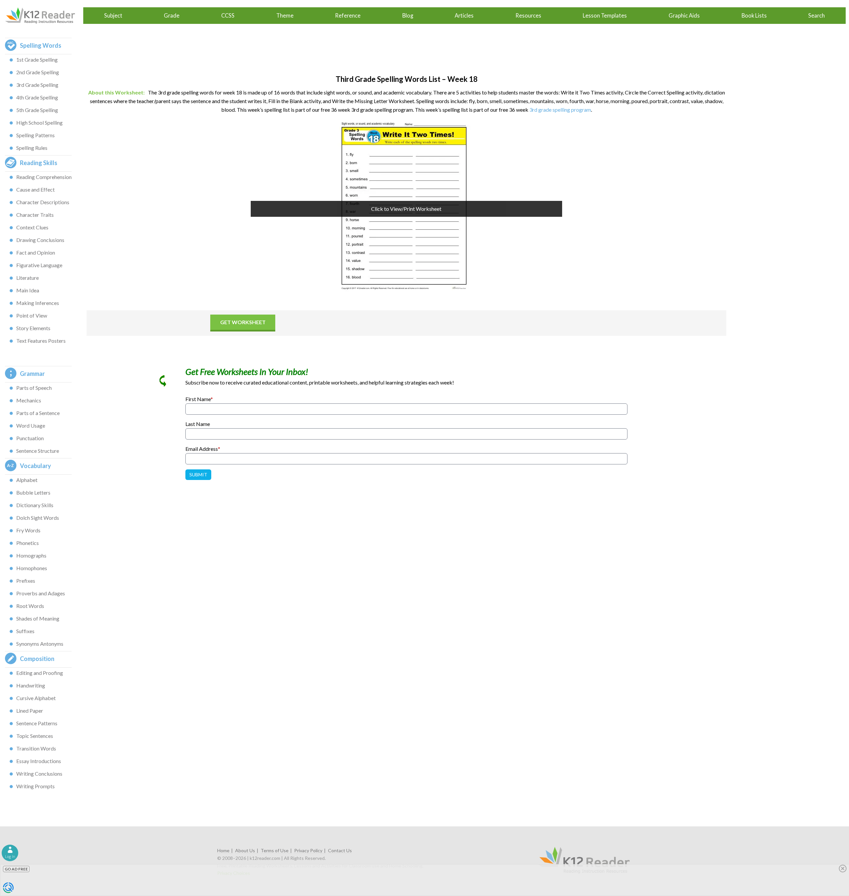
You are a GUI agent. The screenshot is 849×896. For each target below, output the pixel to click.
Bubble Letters (33, 492)
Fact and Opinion (35, 252)
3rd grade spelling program (560, 109)
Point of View (31, 315)
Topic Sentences (34, 736)
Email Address (202, 449)
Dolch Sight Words (37, 517)
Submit (198, 474)
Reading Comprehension (44, 177)
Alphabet (26, 480)
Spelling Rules (31, 148)
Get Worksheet (243, 322)
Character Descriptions (42, 202)
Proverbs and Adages (40, 593)
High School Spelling (39, 122)
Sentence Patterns (36, 723)
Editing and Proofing (39, 673)
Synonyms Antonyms (39, 643)
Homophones (31, 568)
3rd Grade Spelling (37, 85)
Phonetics (27, 543)
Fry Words (28, 530)
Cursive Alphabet (36, 698)
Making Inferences (37, 303)
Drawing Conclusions (40, 240)
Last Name (197, 424)
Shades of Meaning (37, 618)
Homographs (31, 555)
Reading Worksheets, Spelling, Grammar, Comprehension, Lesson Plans (43, 15)
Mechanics (28, 400)
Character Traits (35, 214)
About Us (245, 850)
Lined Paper (29, 710)
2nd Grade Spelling (37, 72)
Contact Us (340, 850)
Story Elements (33, 328)
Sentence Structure (37, 451)
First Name (199, 399)
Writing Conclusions (39, 773)
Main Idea (27, 290)
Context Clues (32, 227)
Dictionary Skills (34, 505)
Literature (27, 277)
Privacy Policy (308, 850)
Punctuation (30, 438)
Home (223, 850)
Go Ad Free (16, 868)
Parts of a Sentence (38, 413)
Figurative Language (39, 265)
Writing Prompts (35, 786)
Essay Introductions (38, 761)
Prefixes (25, 580)
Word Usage (30, 425)
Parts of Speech (34, 388)
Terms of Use (275, 850)
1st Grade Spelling (37, 59)
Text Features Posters (41, 340)
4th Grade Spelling (37, 97)
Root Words (30, 606)
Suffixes (25, 631)
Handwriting (30, 685)
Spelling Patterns (35, 135)
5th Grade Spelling (37, 110)
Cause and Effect (35, 189)
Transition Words (36, 748)
